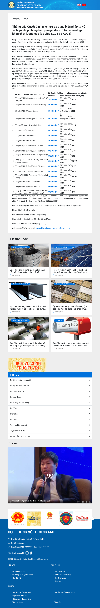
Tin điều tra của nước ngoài (64, 247)
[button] (92, 518)
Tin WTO (13, 408)
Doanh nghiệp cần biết (18, 425)
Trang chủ (16, 19)
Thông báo (59, 320)
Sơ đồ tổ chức (60, 578)
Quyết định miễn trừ (17, 431)
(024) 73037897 (44, 547)
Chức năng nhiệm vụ (63, 575)
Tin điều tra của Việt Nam (20, 247)
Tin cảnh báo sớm (17, 391)
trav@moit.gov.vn (18, 543)
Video (13, 443)
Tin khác (13, 419)
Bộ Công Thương (18, 571)
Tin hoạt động (15, 397)
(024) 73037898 (26, 547)
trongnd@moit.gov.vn (44, 228)
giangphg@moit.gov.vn (61, 228)
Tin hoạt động (17, 602)
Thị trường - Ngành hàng (19, 403)
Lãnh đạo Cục (60, 571)
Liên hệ (58, 581)
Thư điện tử (16, 578)
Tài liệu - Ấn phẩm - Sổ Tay (20, 436)
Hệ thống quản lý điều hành (22, 575)
